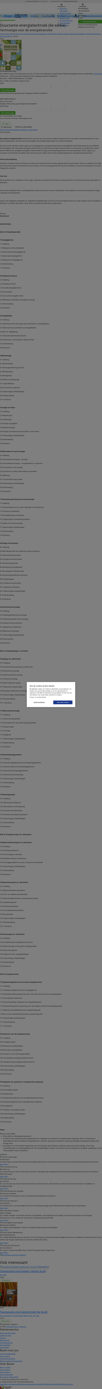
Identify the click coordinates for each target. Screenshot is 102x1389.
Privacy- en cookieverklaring (38, 697)
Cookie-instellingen (39, 702)
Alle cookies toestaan (63, 702)
